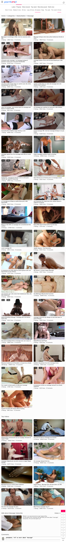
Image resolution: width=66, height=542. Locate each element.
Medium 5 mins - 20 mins (19, 10)
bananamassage (36, 516)
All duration (37, 10)
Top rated (34, 7)
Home (3, 16)
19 (63, 536)
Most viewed (26, 7)
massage (29, 516)
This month (54, 10)
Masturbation (21, 16)
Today (42, 10)
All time (59, 10)
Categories (11, 16)
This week (47, 10)
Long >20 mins (30, 10)
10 (63, 533)
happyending (44, 516)
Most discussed (42, 7)
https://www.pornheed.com (11, 2)
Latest (13, 7)
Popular (18, 7)
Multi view (51, 7)
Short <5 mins (8, 10)
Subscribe (19, 513)
